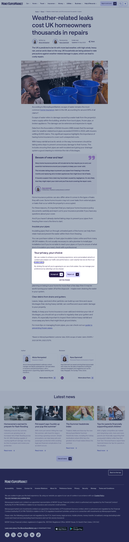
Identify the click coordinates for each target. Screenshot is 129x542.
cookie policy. (39, 262)
